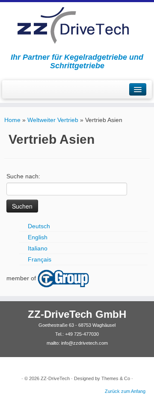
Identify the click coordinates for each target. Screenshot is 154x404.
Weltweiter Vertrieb (52, 119)
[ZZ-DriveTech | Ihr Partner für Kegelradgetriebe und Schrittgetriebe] (77, 25)
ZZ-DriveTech (55, 378)
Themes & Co (115, 378)
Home (12, 119)
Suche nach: (23, 176)
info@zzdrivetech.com (84, 343)
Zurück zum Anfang (125, 391)
